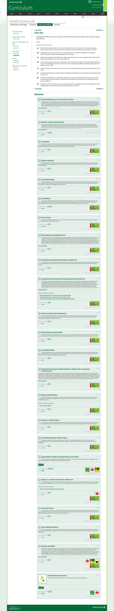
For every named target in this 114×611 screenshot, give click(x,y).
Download (41, 465)
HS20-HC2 (16, 48)
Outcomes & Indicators (45, 25)
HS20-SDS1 (16, 39)
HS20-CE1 (16, 33)
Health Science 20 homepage (19, 25)
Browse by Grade (97, 4)
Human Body (15, 51)
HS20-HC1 (16, 46)
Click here (41, 587)
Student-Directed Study (18, 37)
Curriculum (21, 7)
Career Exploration (17, 31)
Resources (57, 25)
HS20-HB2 (16, 55)
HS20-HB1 (16, 53)
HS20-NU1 (16, 60)
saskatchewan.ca (14, 609)
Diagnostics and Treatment (19, 66)
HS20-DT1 (16, 68)
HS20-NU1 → (99, 30)
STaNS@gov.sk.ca (14, 607)
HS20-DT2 (16, 70)
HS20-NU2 (16, 62)
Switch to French (97, 1)
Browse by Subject (96, 7)
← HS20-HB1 (37, 30)
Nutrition (14, 58)
